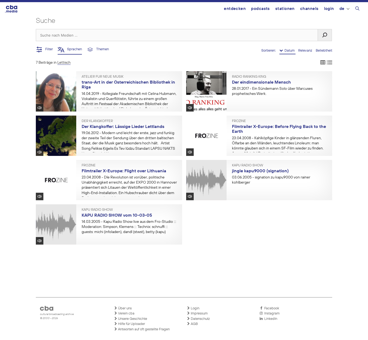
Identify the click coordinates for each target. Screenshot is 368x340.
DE (342, 9)
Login (329, 9)
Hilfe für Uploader (131, 324)
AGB (194, 324)
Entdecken (235, 9)
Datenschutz (200, 319)
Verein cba (125, 313)
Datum (289, 50)
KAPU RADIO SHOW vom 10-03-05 (117, 215)
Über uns (124, 308)
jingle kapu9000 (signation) (260, 171)
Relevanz (305, 50)
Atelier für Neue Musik (102, 76)
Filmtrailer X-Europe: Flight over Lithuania (124, 171)
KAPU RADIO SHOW (247, 165)
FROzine (239, 121)
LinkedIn (270, 319)
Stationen (285, 9)
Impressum (199, 313)
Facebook (271, 308)
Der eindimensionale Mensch (261, 82)
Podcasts (260, 9)
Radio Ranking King (249, 76)
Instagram (271, 313)
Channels (309, 9)
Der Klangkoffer (97, 121)
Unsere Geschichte (132, 319)
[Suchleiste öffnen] (357, 9)
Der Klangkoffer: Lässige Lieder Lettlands (123, 127)
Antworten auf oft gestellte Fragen (143, 329)
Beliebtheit (324, 50)
